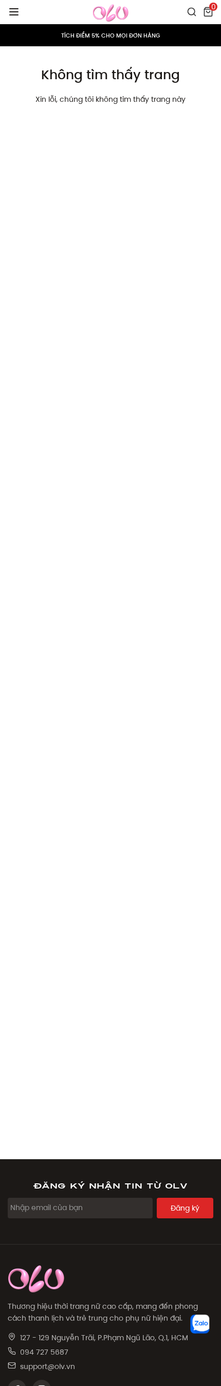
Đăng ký (185, 1208)
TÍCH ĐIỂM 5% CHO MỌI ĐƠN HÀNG (110, 35)
